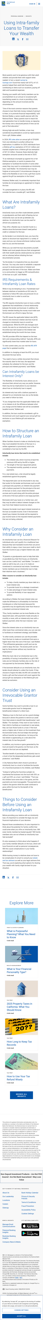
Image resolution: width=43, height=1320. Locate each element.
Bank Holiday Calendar (30, 1193)
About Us (6, 1193)
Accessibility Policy (29, 1210)
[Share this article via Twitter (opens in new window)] (18, 39)
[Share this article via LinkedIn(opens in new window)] (13, 39)
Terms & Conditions (29, 1202)
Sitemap (6, 1208)
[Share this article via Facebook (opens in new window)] (23, 39)
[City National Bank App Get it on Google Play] (30, 1235)
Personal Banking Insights (9, 1231)
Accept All (21, 1316)
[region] (21, 1307)
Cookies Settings (28, 1213)
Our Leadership (8, 1196)
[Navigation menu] (39, 4)
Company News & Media (12, 1242)
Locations (6, 1200)
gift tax (12, 147)
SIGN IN (32, 4)
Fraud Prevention (28, 1206)
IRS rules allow (14, 139)
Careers (5, 1204)
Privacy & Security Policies (28, 1197)
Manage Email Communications (9, 1225)
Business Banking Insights (9, 1237)
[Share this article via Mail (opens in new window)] (27, 39)
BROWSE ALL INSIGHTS (21, 1095)
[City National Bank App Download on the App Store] (30, 1228)
